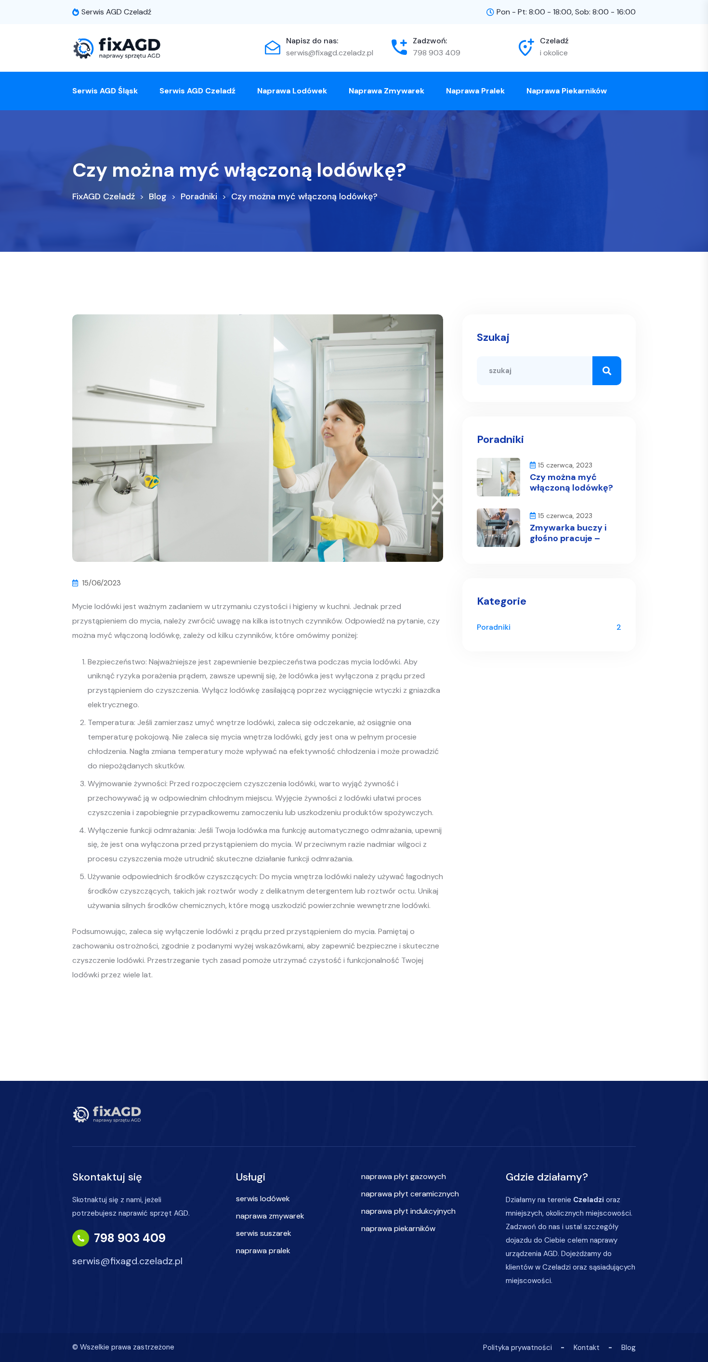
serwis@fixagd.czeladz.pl (329, 53)
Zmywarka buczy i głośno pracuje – (568, 533)
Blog (628, 1347)
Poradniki (494, 627)
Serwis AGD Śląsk (105, 91)
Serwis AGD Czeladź (197, 91)
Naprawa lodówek (292, 91)
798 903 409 (436, 53)
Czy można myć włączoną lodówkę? (571, 482)
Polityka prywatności (517, 1347)
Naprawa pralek (475, 91)
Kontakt (587, 1347)
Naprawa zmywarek (386, 91)
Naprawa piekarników (566, 91)
